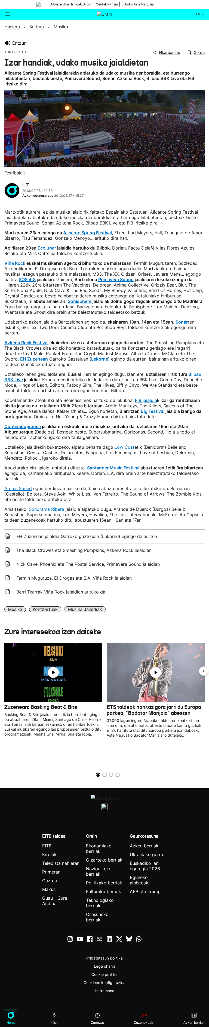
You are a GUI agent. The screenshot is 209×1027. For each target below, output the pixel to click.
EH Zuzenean (34, 359)
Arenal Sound (18, 488)
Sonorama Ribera (46, 509)
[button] (203, 671)
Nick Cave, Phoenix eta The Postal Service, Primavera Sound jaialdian (88, 564)
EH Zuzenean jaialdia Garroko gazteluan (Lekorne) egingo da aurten (86, 536)
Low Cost (124, 447)
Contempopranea (22, 426)
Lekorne (99, 359)
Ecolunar (47, 248)
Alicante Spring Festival (87, 232)
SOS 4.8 (27, 279)
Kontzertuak (45, 609)
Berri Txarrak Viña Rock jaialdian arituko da (60, 592)
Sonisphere (79, 301)
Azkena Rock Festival (26, 342)
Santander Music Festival (113, 468)
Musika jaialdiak (85, 609)
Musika (15, 609)
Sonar (182, 322)
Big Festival (152, 411)
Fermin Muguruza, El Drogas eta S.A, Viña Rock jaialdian (74, 578)
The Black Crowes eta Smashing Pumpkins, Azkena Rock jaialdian (84, 550)
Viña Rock (14, 263)
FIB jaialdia (146, 400)
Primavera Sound (116, 279)
